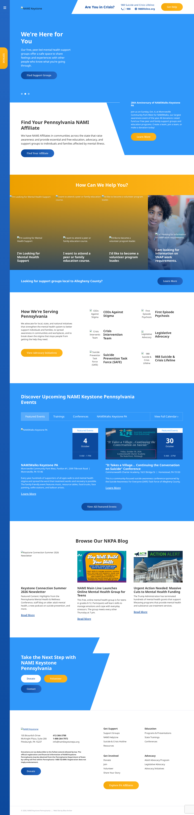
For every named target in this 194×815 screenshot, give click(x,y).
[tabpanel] (102, 469)
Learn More (143, 136)
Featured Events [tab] (35, 416)
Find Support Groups (39, 75)
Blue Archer (67, 810)
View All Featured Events (101, 506)
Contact (31, 688)
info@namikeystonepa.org (66, 741)
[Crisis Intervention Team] (110, 334)
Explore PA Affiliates (121, 785)
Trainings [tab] (59, 416)
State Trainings (152, 737)
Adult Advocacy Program (157, 760)
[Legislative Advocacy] (162, 334)
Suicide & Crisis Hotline (114, 741)
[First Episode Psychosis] (162, 314)
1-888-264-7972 (60, 738)
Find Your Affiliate (37, 153)
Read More (28, 615)
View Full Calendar (165, 416)
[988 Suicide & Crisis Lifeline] (162, 358)
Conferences (151, 741)
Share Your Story (111, 772)
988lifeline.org (146, 9)
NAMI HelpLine (110, 737)
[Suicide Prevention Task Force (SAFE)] (110, 358)
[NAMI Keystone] (43, 8)
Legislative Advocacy (155, 764)
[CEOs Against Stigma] (110, 314)
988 (128, 9)
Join (105, 764)
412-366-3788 (59, 735)
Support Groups (111, 733)
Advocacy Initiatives (154, 768)
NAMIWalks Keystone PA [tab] (112, 416)
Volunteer (55, 678)
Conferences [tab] (80, 416)
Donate (3, 58)
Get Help (172, 6)
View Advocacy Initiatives (42, 352)
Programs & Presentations (158, 733)
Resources (108, 745)
